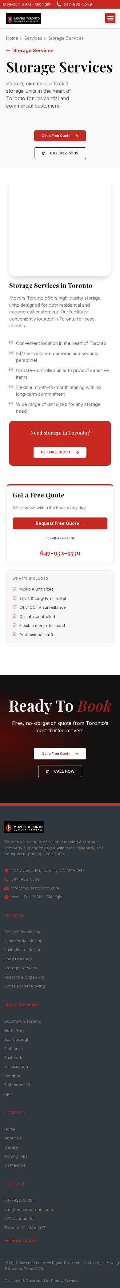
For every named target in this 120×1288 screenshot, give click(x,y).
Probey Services (65, 1280)
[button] (110, 18)
